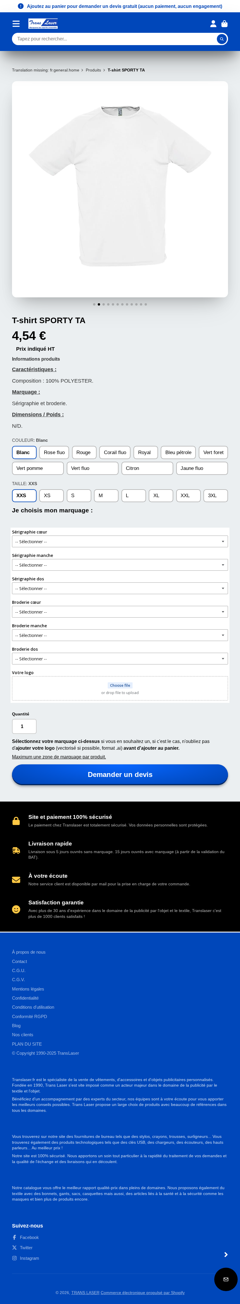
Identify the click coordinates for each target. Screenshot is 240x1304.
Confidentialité (25, 998)
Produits (93, 70)
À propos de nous (29, 952)
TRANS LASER (85, 1292)
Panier (224, 23)
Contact (19, 961)
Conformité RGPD (29, 1016)
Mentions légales (28, 988)
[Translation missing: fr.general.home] (43, 23)
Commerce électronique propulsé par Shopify (143, 1292)
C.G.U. (18, 970)
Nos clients (22, 1034)
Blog (16, 1025)
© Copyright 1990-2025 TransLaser (45, 1053)
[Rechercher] (222, 39)
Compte (213, 23)
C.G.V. (18, 979)
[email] (226, 1279)
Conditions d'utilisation (33, 1007)
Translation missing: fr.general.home (45, 70)
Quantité (20, 714)
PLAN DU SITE (27, 1044)
